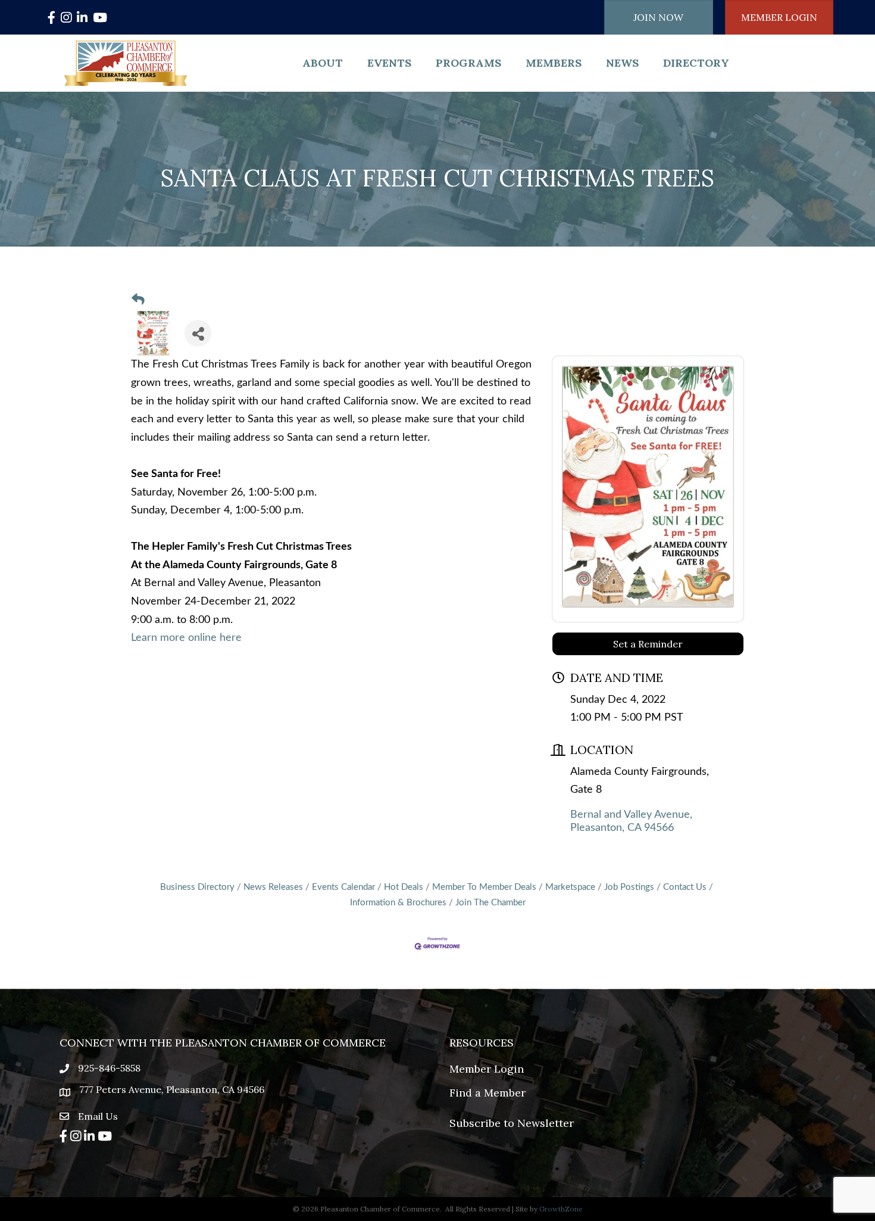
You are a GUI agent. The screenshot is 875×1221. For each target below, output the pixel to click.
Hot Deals (403, 887)
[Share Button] (198, 333)
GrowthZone (561, 1208)
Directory (696, 63)
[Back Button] (138, 300)
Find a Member (487, 1092)
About (322, 63)
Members (554, 63)
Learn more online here (186, 638)
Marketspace (570, 887)
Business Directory (197, 887)
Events (389, 63)
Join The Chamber (490, 902)
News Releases (273, 887)
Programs (468, 63)
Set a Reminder (648, 644)
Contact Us (685, 887)
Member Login (486, 1069)
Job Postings (629, 887)
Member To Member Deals (484, 887)
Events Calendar (343, 887)
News (622, 63)
